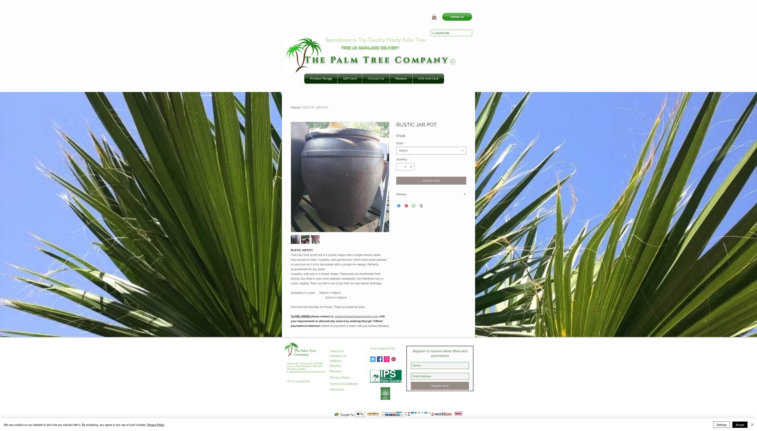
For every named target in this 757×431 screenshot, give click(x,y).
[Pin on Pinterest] (406, 205)
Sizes (400, 143)
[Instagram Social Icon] (387, 359)
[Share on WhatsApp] (413, 205)
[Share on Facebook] (398, 205)
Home (295, 107)
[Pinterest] (393, 359)
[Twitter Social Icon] (373, 359)
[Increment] (411, 166)
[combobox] (431, 150)
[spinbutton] (405, 166)
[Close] (752, 425)
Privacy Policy (155, 425)
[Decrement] (399, 166)
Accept (740, 425)
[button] (434, 17)
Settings (722, 425)
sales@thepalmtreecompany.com (356, 316)
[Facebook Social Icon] (380, 359)
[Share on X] (421, 205)
